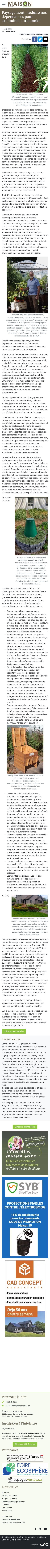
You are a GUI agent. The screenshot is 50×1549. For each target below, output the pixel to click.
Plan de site (7, 1517)
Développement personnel (13, 1501)
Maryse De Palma (9, 1498)
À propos (5, 1492)
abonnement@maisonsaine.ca (17, 1406)
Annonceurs (7, 1511)
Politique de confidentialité (13, 1523)
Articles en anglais (9, 1495)
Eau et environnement (27, 34)
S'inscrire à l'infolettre (25, 1127)
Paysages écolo (42, 34)
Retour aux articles (15, 1031)
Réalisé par (35, 1544)
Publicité (5, 1505)
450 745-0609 (11, 1402)
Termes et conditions (11, 1520)
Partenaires (7, 1508)
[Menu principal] (3, 3)
